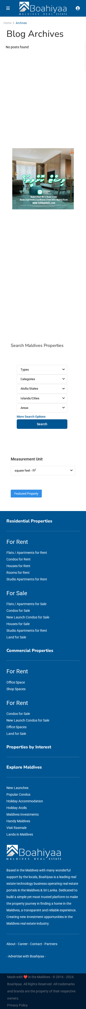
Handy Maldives (18, 821)
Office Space (15, 682)
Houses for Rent (18, 566)
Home (7, 23)
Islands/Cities (30, 398)
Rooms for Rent (18, 572)
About (11, 944)
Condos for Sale (18, 610)
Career (23, 944)
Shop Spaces (16, 689)
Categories (28, 379)
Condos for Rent (18, 559)
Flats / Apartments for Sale (26, 604)
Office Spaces (16, 727)
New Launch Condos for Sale (27, 617)
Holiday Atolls (16, 808)
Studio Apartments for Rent (26, 579)
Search (42, 424)
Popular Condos (18, 794)
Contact (36, 944)
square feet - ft (25, 470)
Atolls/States (29, 388)
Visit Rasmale (16, 828)
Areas (24, 408)
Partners (50, 944)
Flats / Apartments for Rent (26, 553)
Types (25, 369)
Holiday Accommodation (24, 801)
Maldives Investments (22, 814)
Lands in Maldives (19, 834)
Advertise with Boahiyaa (26, 956)
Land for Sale (16, 637)
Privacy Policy (17, 1005)
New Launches (17, 788)
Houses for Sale (18, 624)
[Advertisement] (43, 276)
